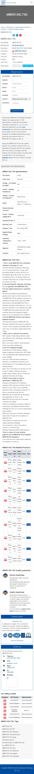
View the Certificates (17, 641)
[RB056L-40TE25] (5, 512)
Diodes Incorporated (19, 462)
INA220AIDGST (14, 700)
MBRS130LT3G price (8, 748)
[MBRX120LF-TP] (5, 481)
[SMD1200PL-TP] (5, 549)
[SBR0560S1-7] (5, 463)
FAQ (12, 166)
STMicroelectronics (26, 714)
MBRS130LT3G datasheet (10, 732)
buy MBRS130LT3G (8, 745)
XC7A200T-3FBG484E (14, 710)
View (28, 462)
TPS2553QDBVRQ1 (14, 703)
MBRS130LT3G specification (11, 734)
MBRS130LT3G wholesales (10, 756)
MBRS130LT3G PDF (8, 729)
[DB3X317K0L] (5, 525)
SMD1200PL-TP (15, 549)
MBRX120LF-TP (15, 481)
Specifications (5, 166)
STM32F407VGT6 (14, 714)
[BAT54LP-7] (5, 472)
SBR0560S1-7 (15, 462)
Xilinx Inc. (26, 710)
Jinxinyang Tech (17, 621)
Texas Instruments (26, 700)
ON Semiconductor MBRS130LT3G (13, 743)
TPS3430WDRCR (14, 707)
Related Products (19, 166)
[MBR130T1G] (5, 539)
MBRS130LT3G (15, 500)
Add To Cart (28, 66)
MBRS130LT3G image (9, 737)
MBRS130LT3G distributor (10, 751)
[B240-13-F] (5, 491)
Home (3, 27)
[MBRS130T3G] (5, 560)
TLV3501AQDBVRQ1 (14, 717)
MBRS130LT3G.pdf (21, 51)
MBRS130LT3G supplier (9, 753)
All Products (10, 27)
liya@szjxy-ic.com (7, 158)
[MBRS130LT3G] (5, 501)
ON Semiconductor (18, 45)
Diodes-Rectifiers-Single (15, 29)
